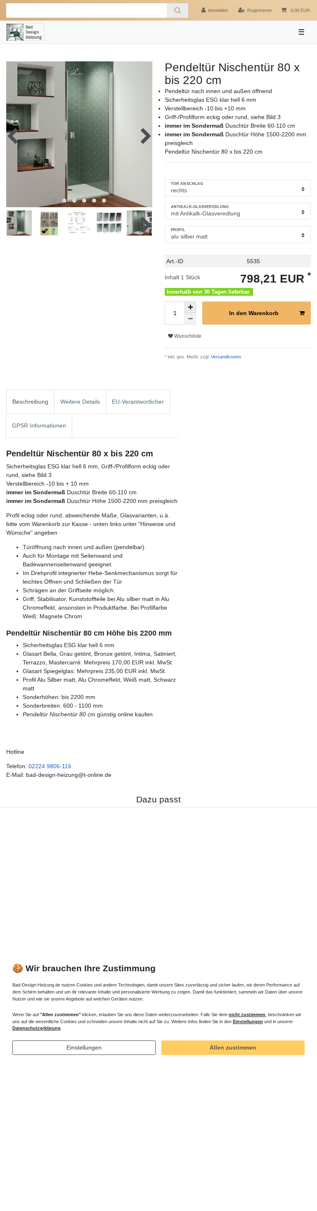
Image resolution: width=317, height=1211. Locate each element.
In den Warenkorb (254, 313)
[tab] (30, 402)
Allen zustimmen (233, 1047)
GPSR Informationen (39, 425)
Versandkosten (225, 356)
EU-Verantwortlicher (138, 401)
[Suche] (177, 10)
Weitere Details (80, 401)
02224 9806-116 (49, 766)
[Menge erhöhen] (190, 307)
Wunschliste (187, 336)
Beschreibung (30, 401)
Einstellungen (84, 1047)
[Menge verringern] (190, 319)
